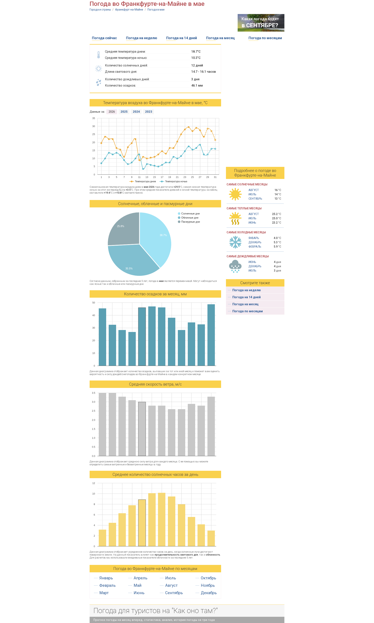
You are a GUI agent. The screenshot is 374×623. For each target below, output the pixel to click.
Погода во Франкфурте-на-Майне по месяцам (155, 568)
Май (137, 585)
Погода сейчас (104, 38)
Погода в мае (156, 9)
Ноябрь (208, 585)
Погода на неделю (141, 38)
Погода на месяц (220, 38)
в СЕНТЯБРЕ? (260, 25)
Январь (106, 578)
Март (104, 592)
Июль (170, 578)
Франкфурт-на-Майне (129, 9)
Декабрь (209, 592)
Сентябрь (174, 592)
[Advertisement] (160, 23)
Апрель (140, 578)
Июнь (139, 592)
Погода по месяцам (265, 38)
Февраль (107, 585)
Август (171, 585)
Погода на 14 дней (181, 38)
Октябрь (208, 578)
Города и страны (100, 9)
